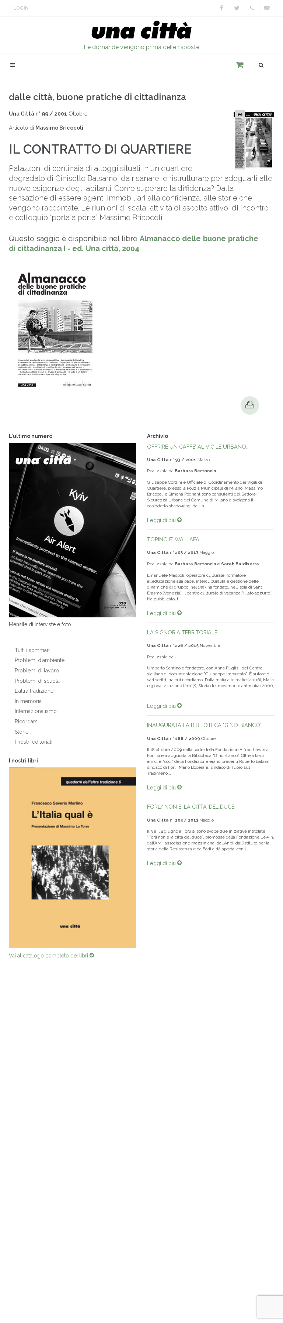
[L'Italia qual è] (72, 857)
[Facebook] (221, 8)
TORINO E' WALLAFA (173, 539)
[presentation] (142, 857)
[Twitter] (236, 8)
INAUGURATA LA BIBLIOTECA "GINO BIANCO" (204, 725)
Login (21, 8)
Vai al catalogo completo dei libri (49, 956)
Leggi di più (162, 520)
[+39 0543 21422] (251, 8)
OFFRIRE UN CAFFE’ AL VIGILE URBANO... (198, 446)
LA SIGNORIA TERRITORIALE (182, 632)
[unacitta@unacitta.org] (266, 8)
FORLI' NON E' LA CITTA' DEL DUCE (190, 806)
